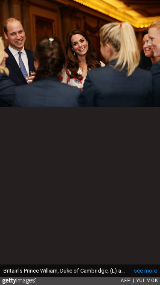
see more (145, 270)
